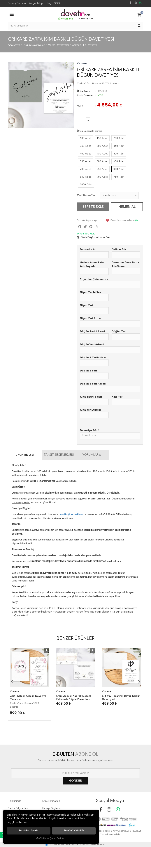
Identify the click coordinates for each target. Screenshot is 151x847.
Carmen (82, 63)
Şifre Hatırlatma (51, 801)
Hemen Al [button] (127, 207)
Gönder (75, 780)
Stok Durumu (85, 95)
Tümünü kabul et (74, 831)
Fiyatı (80, 105)
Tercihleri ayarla (28, 831)
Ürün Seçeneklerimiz (89, 131)
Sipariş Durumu (17, 3)
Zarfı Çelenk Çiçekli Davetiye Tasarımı (28, 698)
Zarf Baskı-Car (86, 195)
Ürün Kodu (83, 91)
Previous (12, 681)
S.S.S (57, 3)
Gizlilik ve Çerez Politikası (52, 838)
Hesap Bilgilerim (51, 808)
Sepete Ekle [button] (93, 207)
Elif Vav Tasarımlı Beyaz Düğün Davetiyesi (121, 698)
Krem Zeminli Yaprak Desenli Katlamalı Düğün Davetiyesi (74, 698)
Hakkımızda (14, 801)
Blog (48, 3)
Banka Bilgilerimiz (18, 808)
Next (139, 681)
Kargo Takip (36, 3)
